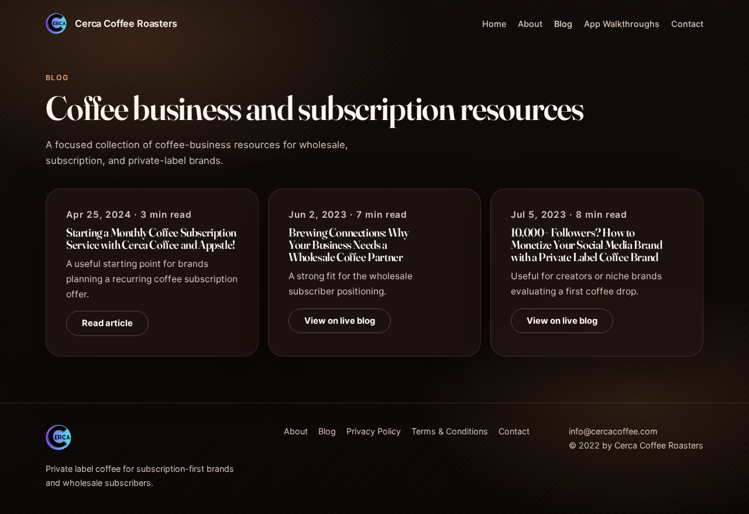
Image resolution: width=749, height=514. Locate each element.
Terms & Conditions (449, 431)
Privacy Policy (373, 431)
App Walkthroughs (621, 24)
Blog (563, 24)
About (530, 24)
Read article (107, 323)
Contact (687, 24)
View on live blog (339, 320)
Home (494, 24)
